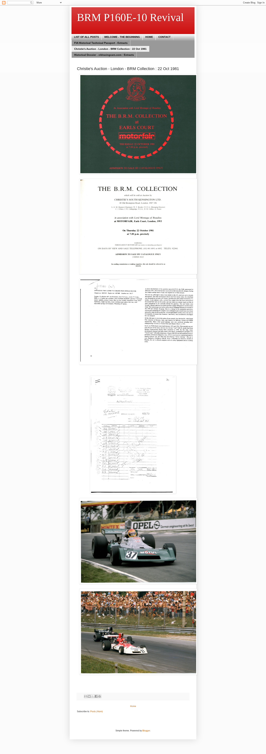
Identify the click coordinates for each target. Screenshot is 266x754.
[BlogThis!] (89, 696)
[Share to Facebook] (96, 696)
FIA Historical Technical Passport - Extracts (101, 42)
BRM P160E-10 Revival (130, 17)
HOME (149, 36)
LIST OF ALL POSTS (86, 36)
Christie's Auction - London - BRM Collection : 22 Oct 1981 (110, 48)
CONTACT (164, 36)
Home (133, 706)
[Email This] (86, 696)
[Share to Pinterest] (99, 696)
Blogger (146, 730)
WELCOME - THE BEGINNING (122, 36)
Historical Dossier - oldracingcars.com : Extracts (104, 54)
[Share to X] (92, 696)
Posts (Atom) (96, 711)
